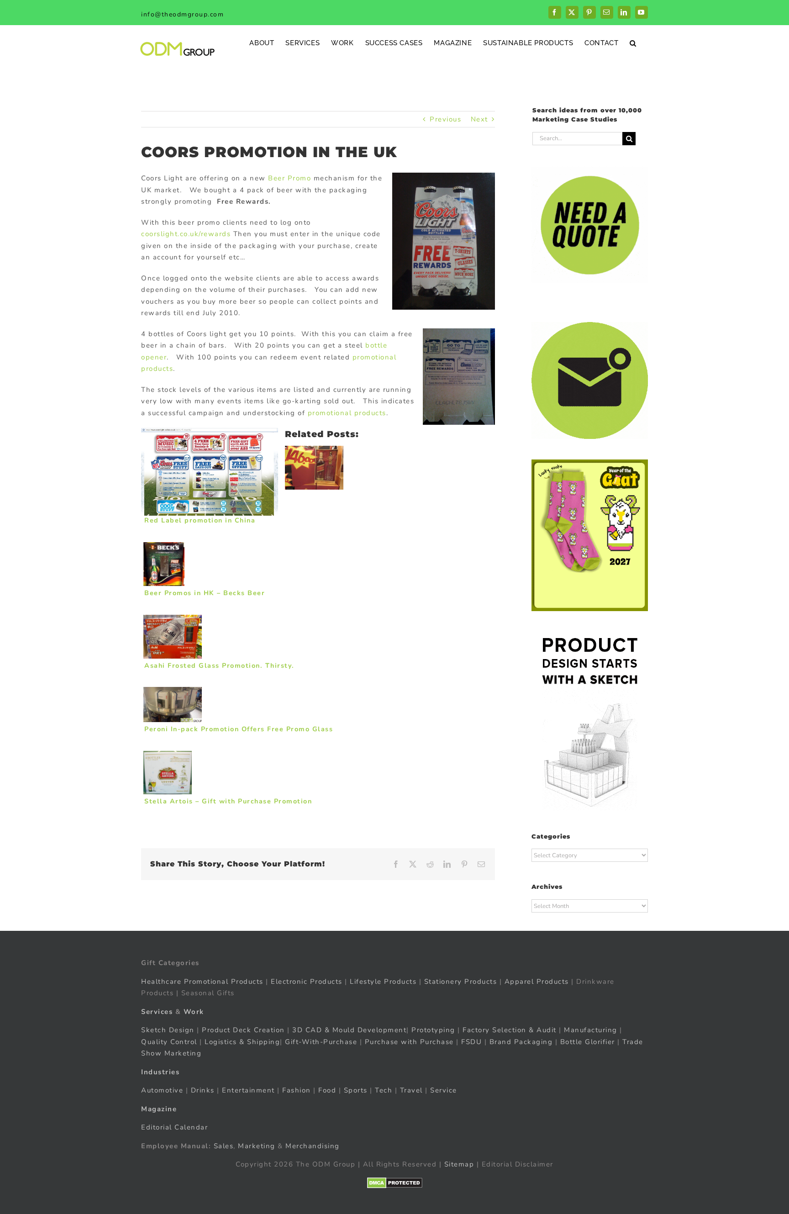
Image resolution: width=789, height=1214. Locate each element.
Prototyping (433, 1030)
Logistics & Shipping (242, 1041)
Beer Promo (291, 178)
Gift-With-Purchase (321, 1041)
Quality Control (169, 1041)
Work (194, 1011)
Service (444, 1090)
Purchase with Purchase (409, 1041)
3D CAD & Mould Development (349, 1030)
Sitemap (459, 1164)
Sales (224, 1146)
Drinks (203, 1090)
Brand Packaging (521, 1041)
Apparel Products (537, 981)
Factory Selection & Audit (510, 1030)
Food (327, 1090)
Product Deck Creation (243, 1030)
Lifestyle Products (383, 981)
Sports (356, 1090)
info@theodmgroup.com (182, 14)
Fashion (296, 1090)
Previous (445, 119)
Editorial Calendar (174, 1127)
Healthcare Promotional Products (202, 981)
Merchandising (312, 1146)
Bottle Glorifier (586, 1041)
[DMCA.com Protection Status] (394, 1183)
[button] (633, 42)
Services (157, 1011)
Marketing (256, 1146)
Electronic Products (306, 981)
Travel (411, 1090)
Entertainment (248, 1090)
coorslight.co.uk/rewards (186, 233)
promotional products (347, 412)
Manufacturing (590, 1030)
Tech (383, 1090)
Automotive (162, 1090)
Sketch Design (168, 1030)
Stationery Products (460, 981)
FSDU (471, 1041)
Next (479, 119)
